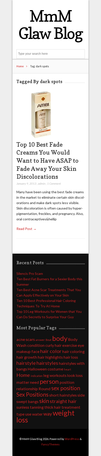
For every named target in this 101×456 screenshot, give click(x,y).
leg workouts (54, 375)
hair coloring (73, 351)
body (59, 338)
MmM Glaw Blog (50, 24)
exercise (69, 345)
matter (22, 382)
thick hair (52, 407)
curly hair (53, 345)
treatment (71, 407)
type (20, 414)
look (71, 375)
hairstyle (26, 363)
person (49, 381)
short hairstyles (63, 395)
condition (36, 345)
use (28, 414)
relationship (27, 388)
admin (41, 183)
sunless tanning (30, 407)
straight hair (63, 401)
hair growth (26, 357)
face (35, 351)
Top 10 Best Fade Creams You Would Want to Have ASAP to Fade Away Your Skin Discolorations (47, 160)
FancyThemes (50, 444)
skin (44, 400)
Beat (48, 339)
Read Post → (26, 229)
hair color (51, 351)
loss (79, 375)
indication (37, 375)
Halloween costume (45, 369)
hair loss (70, 357)
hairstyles (47, 363)
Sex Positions (32, 394)
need (34, 382)
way (47, 414)
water (37, 414)
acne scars (25, 339)
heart (67, 369)
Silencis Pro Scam (29, 273)
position (67, 382)
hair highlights (50, 357)
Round (44, 388)
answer (40, 339)
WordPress (72, 438)
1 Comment (54, 183)
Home (20, 66)
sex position (65, 388)
